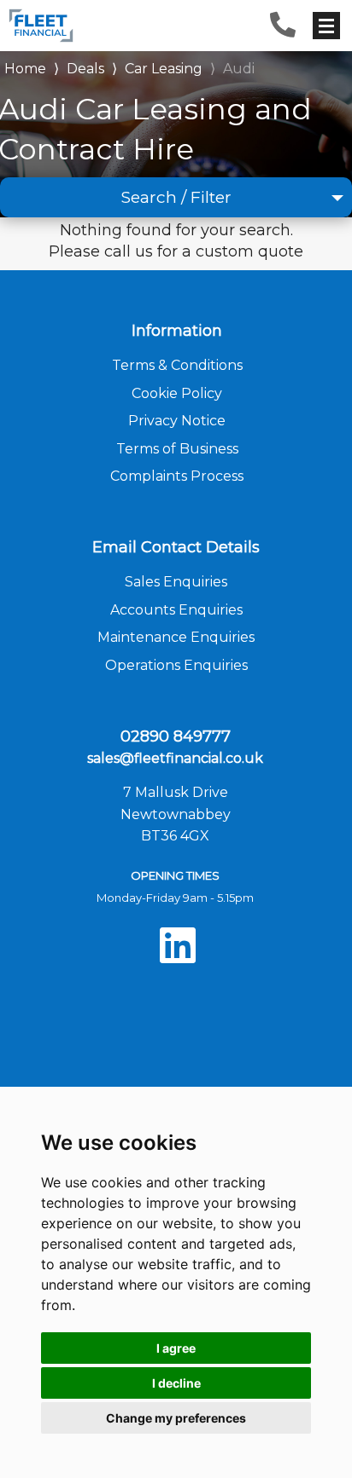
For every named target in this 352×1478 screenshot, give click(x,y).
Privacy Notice (177, 421)
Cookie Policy (177, 393)
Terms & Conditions (177, 365)
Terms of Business (177, 449)
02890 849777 (175, 736)
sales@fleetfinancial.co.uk (175, 758)
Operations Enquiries (176, 665)
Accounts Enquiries (176, 610)
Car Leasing (163, 69)
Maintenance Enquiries (176, 637)
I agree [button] (176, 1348)
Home (25, 66)
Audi (239, 69)
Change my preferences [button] (176, 1418)
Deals (85, 69)
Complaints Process (176, 476)
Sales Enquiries (176, 582)
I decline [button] (176, 1383)
